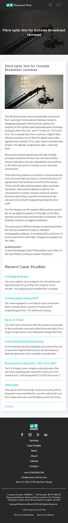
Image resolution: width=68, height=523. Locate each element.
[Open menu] (58, 5)
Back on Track (14, 319)
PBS (53, 130)
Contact (34, 466)
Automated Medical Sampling (24, 341)
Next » (11, 406)
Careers (34, 461)
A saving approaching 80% (22, 298)
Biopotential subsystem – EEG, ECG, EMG (30, 363)
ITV (38, 130)
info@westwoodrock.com (34, 477)
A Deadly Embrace (16, 276)
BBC (28, 130)
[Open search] (50, 5)
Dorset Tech (41, 510)
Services (34, 440)
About (34, 455)
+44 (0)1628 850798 (34, 472)
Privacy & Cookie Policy (24, 515)
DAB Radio (12, 385)
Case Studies (34, 445)
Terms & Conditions (45, 515)
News (34, 450)
